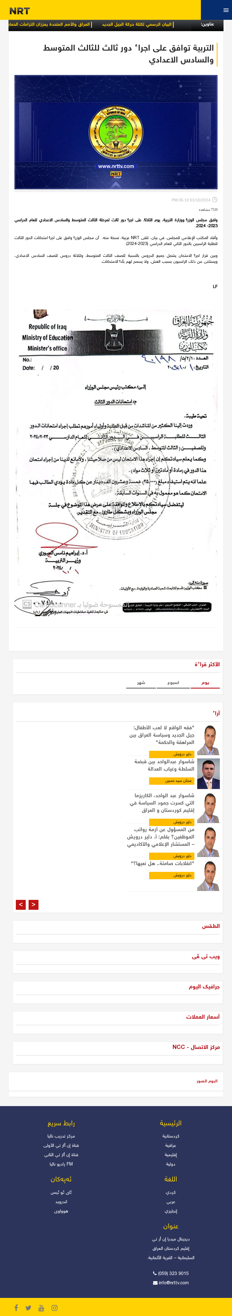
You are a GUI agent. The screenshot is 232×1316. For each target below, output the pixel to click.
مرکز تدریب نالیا (61, 1136)
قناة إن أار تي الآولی (61, 1146)
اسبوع (173, 683)
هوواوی (61, 1211)
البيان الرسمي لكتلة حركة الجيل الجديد (165, 24)
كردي (171, 1193)
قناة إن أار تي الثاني (61, 1155)
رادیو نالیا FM (61, 1164)
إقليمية (171, 1155)
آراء (216, 714)
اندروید (61, 1202)
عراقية (170, 1146)
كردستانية (170, 1136)
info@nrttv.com (174, 1283)
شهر (141, 683)
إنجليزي (171, 1211)
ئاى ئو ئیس (61, 1193)
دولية (170, 1164)
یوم (205, 683)
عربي (170, 1202)
